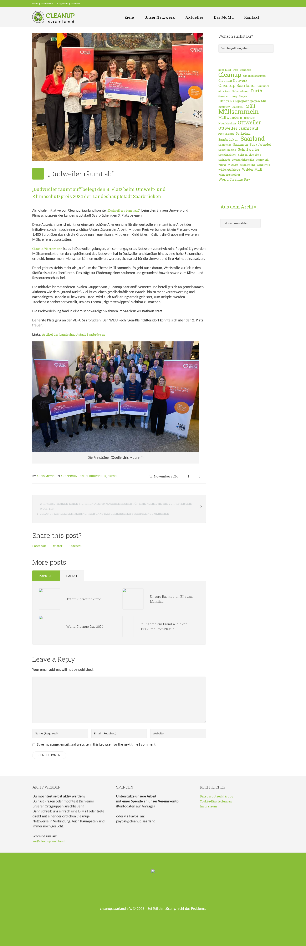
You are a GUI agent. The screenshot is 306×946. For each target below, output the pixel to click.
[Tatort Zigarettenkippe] (49, 599)
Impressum (208, 806)
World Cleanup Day (234, 179)
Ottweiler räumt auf (238, 128)
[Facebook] (260, 4)
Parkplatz (243, 133)
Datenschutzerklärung (216, 796)
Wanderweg (263, 164)
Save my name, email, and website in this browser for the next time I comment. (97, 745)
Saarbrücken (228, 139)
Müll (250, 106)
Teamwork (262, 159)
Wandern (233, 164)
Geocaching (227, 96)
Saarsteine (224, 144)
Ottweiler (249, 122)
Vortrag (222, 164)
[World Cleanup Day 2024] (49, 626)
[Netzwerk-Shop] (255, 4)
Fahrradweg (240, 91)
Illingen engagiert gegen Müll (243, 101)
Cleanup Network (233, 80)
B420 (235, 69)
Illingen (243, 96)
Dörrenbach (224, 91)
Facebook (39, 546)
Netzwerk (249, 118)
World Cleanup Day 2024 (84, 626)
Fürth (256, 91)
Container (262, 86)
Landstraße (238, 106)
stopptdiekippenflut (243, 159)
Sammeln (240, 144)
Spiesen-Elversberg (249, 154)
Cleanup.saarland (254, 76)
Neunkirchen (227, 123)
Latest (72, 576)
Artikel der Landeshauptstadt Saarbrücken (73, 334)
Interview (224, 106)
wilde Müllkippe (229, 169)
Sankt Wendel (260, 144)
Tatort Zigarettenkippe (83, 599)
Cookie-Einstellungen (216, 801)
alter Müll (224, 70)
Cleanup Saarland (236, 85)
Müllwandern (230, 117)
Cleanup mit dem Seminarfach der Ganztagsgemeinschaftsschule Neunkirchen (104, 514)
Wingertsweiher (229, 174)
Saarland (252, 138)
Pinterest (74, 546)
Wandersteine (247, 164)
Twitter (56, 546)
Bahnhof (245, 70)
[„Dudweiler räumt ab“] (117, 97)
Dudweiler (97, 476)
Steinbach (224, 159)
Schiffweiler (248, 149)
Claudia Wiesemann (47, 249)
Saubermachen (227, 149)
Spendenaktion (227, 154)
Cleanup (229, 74)
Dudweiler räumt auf (123, 210)
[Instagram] (266, 4)
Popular (46, 576)
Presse (112, 476)
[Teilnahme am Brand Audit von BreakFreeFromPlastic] (128, 626)
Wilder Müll (252, 169)
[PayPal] (272, 4)
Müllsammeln (238, 111)
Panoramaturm (226, 133)
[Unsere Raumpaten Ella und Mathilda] (133, 599)
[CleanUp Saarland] (153, 871)
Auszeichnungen (74, 476)
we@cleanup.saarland (48, 841)
